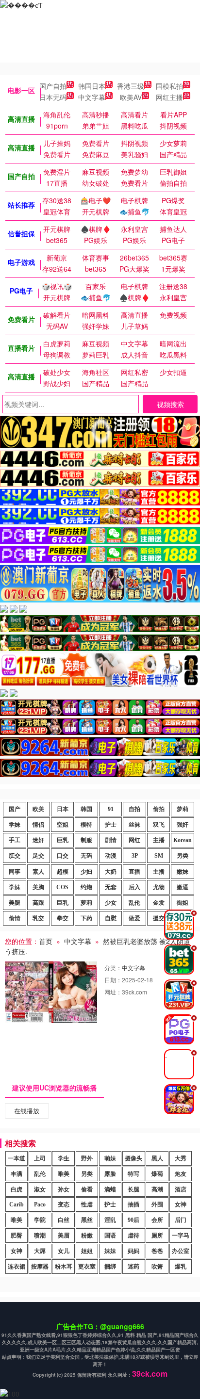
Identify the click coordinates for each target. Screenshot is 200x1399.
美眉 (63, 1235)
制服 (86, 840)
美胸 (38, 887)
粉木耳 (63, 1266)
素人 (38, 871)
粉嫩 (87, 1235)
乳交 (38, 918)
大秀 (180, 1158)
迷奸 (38, 840)
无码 (86, 855)
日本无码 (53, 97)
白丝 (63, 1220)
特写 (133, 1174)
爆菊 (157, 1174)
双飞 (159, 824)
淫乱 (110, 1220)
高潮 (157, 1189)
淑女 (40, 1189)
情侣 (38, 824)
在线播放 (26, 1110)
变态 (63, 1204)
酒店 (180, 1189)
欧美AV (131, 97)
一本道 (16, 1158)
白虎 (16, 1189)
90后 (133, 1220)
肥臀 (16, 1235)
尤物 (159, 887)
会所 (157, 1220)
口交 (62, 855)
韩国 (86, 809)
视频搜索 (170, 404)
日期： (113, 980)
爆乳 (180, 1266)
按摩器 (40, 1266)
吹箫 (157, 1266)
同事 (14, 871)
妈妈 (133, 1251)
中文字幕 (91, 97)
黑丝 (87, 1220)
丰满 (16, 1174)
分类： (113, 967)
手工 (14, 840)
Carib (16, 1204)
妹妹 (110, 1251)
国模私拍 (169, 86)
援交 (159, 918)
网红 (134, 840)
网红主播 (169, 97)
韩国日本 (91, 86)
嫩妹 (182, 871)
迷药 (133, 1266)
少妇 (86, 871)
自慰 (111, 918)
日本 (62, 809)
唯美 (63, 1174)
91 (111, 809)
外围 (157, 1204)
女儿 (63, 1251)
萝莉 (182, 809)
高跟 (38, 902)
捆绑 (110, 1266)
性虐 (87, 1204)
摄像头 (133, 1158)
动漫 (111, 855)
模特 (86, 824)
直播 (134, 871)
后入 (134, 887)
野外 (87, 1158)
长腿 (133, 1189)
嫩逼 (182, 887)
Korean (182, 840)
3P (135, 855)
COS (62, 887)
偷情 (14, 918)
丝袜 (134, 824)
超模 (62, 871)
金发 (159, 902)
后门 (180, 1220)
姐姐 (87, 1251)
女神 (180, 1204)
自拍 (134, 809)
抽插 (133, 1204)
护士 (111, 824)
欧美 (38, 809)
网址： (113, 992)
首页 (45, 941)
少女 (111, 902)
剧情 (111, 840)
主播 (159, 840)
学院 (40, 1220)
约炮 (86, 887)
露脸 (110, 1174)
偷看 (87, 1189)
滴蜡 (110, 1189)
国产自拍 (53, 86)
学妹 (14, 824)
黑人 (157, 1158)
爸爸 (157, 1251)
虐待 (133, 1235)
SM (158, 855)
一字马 (180, 1235)
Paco (40, 1204)
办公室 (180, 1251)
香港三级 (130, 86)
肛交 (14, 855)
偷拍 (159, 809)
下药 (86, 918)
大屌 (40, 1251)
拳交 (62, 918)
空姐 (62, 824)
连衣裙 (16, 1266)
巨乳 (62, 840)
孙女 (63, 1189)
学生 (63, 1158)
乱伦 (134, 902)
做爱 (134, 918)
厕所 (157, 1235)
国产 (14, 809)
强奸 (182, 824)
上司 (40, 1158)
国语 (110, 1235)
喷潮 (40, 1235)
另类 (182, 855)
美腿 (14, 902)
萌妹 (110, 1158)
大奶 (111, 871)
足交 (38, 855)
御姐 (182, 902)
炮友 (180, 1174)
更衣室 (87, 1266)
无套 (111, 887)
